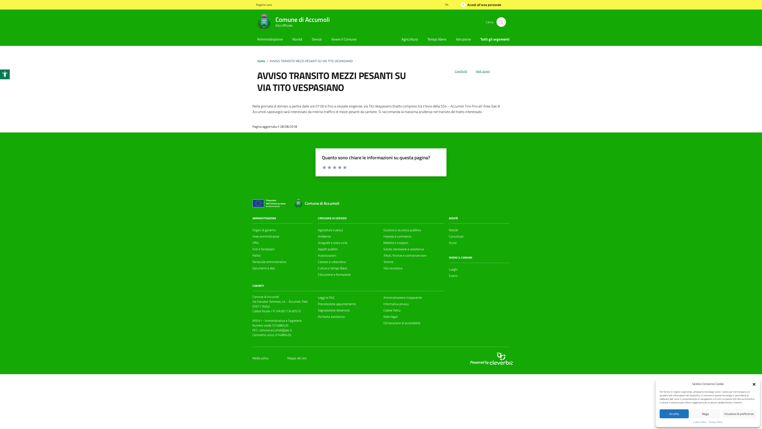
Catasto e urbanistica (332, 261)
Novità (297, 39)
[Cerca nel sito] (501, 22)
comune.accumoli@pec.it (275, 330)
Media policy (260, 358)
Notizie (453, 230)
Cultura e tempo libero (332, 268)
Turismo (388, 261)
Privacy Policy (716, 422)
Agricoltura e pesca (330, 230)
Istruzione (463, 39)
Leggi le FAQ (326, 297)
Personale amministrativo (269, 261)
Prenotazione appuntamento (337, 303)
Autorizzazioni (327, 255)
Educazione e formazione (334, 274)
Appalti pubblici (328, 249)
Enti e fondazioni (263, 249)
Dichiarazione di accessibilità (401, 323)
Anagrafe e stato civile (332, 242)
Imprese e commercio (397, 236)
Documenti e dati (263, 268)
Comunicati (456, 236)
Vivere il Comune (343, 39)
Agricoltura (409, 39)
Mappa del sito (297, 358)
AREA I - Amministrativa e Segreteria (277, 320)
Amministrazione (270, 39)
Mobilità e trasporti (395, 242)
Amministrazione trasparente (402, 297)
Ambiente (324, 236)
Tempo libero (436, 39)
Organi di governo (264, 230)
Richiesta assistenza (331, 316)
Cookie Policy (700, 422)
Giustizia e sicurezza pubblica (402, 230)
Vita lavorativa (392, 268)
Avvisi (453, 242)
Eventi (453, 275)
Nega (705, 414)
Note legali (390, 316)
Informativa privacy (396, 303)
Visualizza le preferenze (739, 414)
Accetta (674, 414)
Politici (256, 255)
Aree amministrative (265, 236)
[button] (5, 74)
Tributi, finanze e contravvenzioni (404, 255)
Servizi (317, 39)
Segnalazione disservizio (334, 310)
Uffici (255, 242)
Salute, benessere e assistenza (403, 249)
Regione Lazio (264, 5)
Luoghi (453, 269)
